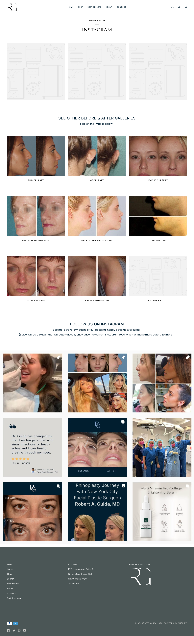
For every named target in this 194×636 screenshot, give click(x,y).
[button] (80, 7)
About (10, 588)
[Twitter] (13, 630)
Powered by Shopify (175, 623)
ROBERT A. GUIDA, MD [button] (140, 565)
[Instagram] (19, 630)
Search (10, 578)
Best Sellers (13, 583)
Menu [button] (10, 565)
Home (10, 569)
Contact (11, 593)
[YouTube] (24, 630)
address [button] (73, 565)
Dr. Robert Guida (147, 623)
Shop (9, 574)
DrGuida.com (14, 598)
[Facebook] (8, 630)
